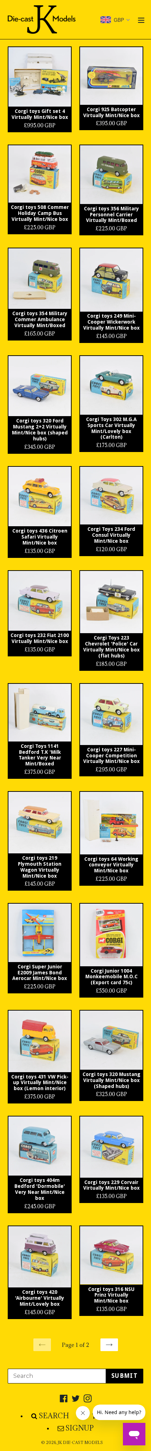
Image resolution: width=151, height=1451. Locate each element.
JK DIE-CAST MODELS (80, 1442)
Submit (124, 1375)
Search (54, 1415)
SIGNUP (80, 1428)
